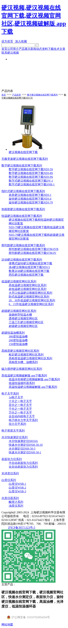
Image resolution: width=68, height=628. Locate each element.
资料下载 (48, 48)
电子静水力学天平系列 (23, 420)
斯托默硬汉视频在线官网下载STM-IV (32, 252)
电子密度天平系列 (13, 430)
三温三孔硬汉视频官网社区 (26, 322)
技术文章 (59, 48)
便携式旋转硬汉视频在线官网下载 (30, 263)
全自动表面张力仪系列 (23, 466)
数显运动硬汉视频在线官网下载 (29, 270)
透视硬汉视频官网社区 (23, 318)
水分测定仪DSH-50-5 (22, 448)
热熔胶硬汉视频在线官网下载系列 (23, 209)
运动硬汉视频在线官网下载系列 (21, 259)
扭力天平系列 (17, 423)
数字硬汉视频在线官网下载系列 (42, 95)
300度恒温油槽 (18, 336)
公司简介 (13, 48)
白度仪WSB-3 (17, 491)
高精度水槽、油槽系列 (23, 362)
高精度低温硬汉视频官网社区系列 (30, 358)
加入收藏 (21, 41)
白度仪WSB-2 (17, 487)
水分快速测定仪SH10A (23, 441)
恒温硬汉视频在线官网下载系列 (21, 215)
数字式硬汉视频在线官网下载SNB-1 (32, 184)
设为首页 (7, 41)
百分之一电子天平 (20, 404)
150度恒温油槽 (18, 344)
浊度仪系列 (16, 505)
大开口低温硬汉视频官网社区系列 (30, 292)
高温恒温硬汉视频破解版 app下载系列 (33, 386)
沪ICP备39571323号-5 (21, 527)
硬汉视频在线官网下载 (23, 152)
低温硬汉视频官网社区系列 (18, 281)
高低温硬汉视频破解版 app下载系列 (24, 375)
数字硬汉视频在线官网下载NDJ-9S (31, 176)
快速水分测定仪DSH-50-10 (26, 444)
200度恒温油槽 (18, 340)
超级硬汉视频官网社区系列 (18, 310)
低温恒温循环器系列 (22, 383)
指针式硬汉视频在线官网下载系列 (23, 191)
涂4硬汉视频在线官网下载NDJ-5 (29, 267)
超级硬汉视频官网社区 (23, 326)
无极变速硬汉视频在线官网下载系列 (24, 158)
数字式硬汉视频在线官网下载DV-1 (31, 180)
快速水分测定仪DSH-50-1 (25, 452)
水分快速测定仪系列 (14, 437)
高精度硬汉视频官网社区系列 (20, 350)
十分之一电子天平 (20, 401)
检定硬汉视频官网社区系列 (26, 354)
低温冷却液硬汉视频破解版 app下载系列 (34, 379)
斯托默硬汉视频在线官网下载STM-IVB (33, 249)
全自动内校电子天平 (22, 416)
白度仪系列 (8, 480)
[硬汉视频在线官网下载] (27, 149)
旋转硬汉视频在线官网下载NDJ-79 (31, 202)
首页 (4, 48)
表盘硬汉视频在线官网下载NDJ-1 (30, 194)
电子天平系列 (10, 393)
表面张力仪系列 (11, 459)
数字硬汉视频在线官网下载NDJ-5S (31, 169)
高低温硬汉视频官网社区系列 (27, 285)
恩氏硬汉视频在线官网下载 (26, 274)
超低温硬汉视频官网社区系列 (27, 289)
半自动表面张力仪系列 (23, 462)
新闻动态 (36, 48)
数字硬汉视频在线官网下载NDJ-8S (31, 173)
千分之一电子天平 (20, 408)
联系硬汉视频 (10, 52)
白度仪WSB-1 (17, 483)
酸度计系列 (16, 501)
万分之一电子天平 (20, 412)
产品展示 (24, 48)
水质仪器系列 (10, 498)
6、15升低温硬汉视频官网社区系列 (31, 304)
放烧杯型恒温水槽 (20, 314)
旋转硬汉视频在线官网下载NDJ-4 (30, 198)
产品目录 (16, 95)
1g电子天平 (16, 397)
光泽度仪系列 (10, 473)
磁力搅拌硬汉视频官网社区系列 (21, 368)
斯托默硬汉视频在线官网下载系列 (23, 245)
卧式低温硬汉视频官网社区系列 (29, 296)
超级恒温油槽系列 (13, 332)
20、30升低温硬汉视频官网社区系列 (32, 300)
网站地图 (7, 624)
